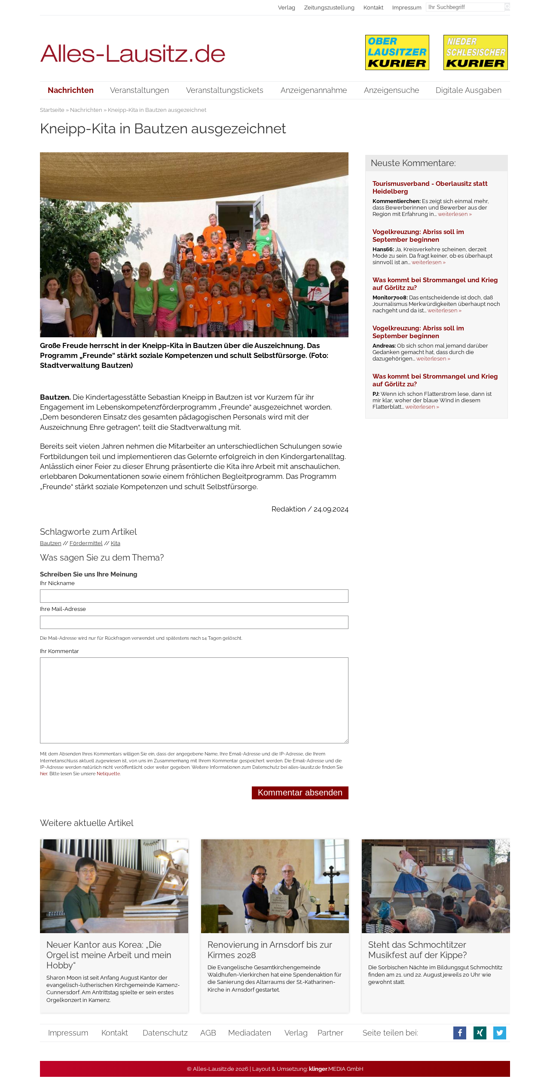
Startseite (52, 110)
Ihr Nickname (57, 583)
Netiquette (108, 774)
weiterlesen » (455, 214)
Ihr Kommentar (59, 651)
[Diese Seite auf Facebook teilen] (459, 1032)
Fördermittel (86, 543)
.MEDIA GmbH (336, 1069)
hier (43, 774)
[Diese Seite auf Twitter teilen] (499, 1032)
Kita (115, 543)
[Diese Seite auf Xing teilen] (480, 1032)
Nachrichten (86, 110)
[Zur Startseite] (194, 48)
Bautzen (50, 543)
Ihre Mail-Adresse (63, 609)
